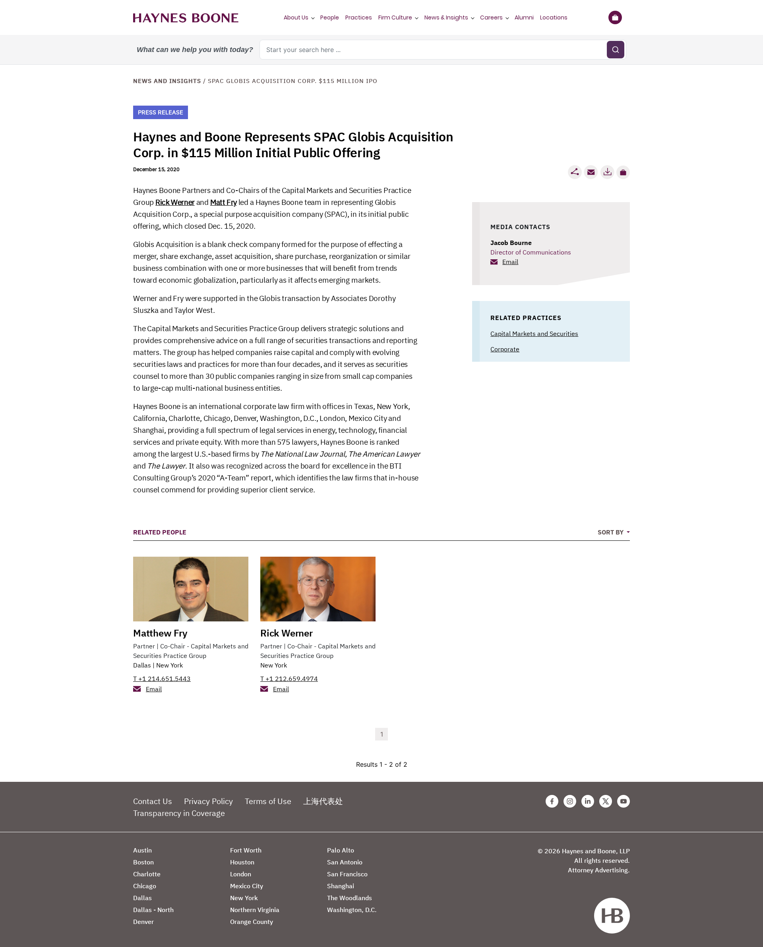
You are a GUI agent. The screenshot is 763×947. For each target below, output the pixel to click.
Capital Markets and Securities (534, 334)
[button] (623, 172)
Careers (491, 17)
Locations (553, 17)
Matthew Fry (160, 633)
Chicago (144, 886)
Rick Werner (175, 202)
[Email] (591, 172)
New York (169, 665)
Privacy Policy (208, 801)
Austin (142, 850)
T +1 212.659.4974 (289, 679)
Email (510, 262)
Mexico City (246, 886)
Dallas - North (153, 910)
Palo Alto (340, 850)
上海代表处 (323, 801)
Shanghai (340, 886)
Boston (143, 862)
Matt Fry (223, 202)
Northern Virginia (254, 910)
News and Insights (167, 81)
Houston (242, 862)
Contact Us (152, 801)
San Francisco (347, 874)
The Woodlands (349, 898)
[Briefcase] (615, 17)
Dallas (142, 665)
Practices (358, 17)
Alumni (524, 17)
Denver (143, 922)
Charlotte (147, 874)
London (240, 874)
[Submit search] (615, 49)
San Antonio (344, 862)
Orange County (251, 922)
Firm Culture (395, 17)
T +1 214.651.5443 (162, 679)
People (329, 17)
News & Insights (446, 17)
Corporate (504, 349)
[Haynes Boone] (185, 17)
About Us (296, 17)
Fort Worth (245, 850)
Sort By (611, 532)
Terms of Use (268, 801)
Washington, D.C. (352, 910)
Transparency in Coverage (179, 813)
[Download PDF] (607, 172)
